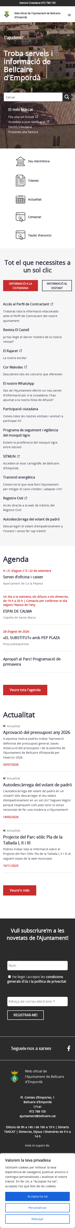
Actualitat (34, 199)
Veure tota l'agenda (25, 690)
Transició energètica (19, 477)
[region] (37, 1190)
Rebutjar (37, 1219)
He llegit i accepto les (36, 979)
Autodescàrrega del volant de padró (31, 519)
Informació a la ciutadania (20, 286)
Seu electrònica (39, 161)
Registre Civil (13, 498)
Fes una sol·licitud (21, 117)
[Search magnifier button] (66, 97)
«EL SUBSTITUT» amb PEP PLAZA (31, 637)
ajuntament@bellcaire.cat (38, 1116)
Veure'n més (20, 890)
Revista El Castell (16, 329)
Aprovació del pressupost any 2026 (36, 732)
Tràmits (33, 181)
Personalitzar (37, 1208)
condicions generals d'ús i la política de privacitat (36, 979)
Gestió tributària (20, 127)
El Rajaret (10, 351)
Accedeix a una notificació (26, 122)
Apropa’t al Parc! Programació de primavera (32, 661)
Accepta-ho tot (38, 1196)
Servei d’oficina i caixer (23, 576)
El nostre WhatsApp (18, 383)
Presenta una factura (23, 132)
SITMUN (9, 456)
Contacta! (34, 217)
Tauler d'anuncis (39, 235)
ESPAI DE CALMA (17, 611)
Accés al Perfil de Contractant (26, 304)
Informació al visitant (57, 286)
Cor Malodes (13, 367)
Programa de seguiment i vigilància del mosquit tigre (30, 433)
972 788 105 (37, 1111)
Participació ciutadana (20, 409)
